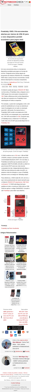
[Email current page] (19, 335)
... (29, 5)
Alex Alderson (17, 342)
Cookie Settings (15, 383)
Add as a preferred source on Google (17, 328)
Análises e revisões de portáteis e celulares (12, 373)
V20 (16, 155)
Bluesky (27, 351)
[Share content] (3, 332)
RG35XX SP (11, 182)
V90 (2, 96)
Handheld (20, 86)
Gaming (15, 86)
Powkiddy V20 (5, 123)
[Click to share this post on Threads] (10, 332)
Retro (10, 86)
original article (24, 340)
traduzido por (13, 82)
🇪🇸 (10, 84)
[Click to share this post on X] (19, 332)
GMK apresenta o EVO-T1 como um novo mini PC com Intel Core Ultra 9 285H (8, 316)
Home (9, 5)
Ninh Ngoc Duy (23, 357)
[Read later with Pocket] (27, 332)
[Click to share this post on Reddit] (23, 332)
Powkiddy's (7, 190)
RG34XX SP (21, 90)
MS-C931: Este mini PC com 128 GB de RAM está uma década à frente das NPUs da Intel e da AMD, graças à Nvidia (22, 318)
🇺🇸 (8, 84)
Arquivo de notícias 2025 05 (6, 374)
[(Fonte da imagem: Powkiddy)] (15, 206)
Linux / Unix (5, 86)
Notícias (25, 373)
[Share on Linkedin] (15, 335)
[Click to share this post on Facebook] (6, 332)
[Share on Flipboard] (11, 335)
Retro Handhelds (14, 228)
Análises (16, 5)
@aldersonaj (19, 351)
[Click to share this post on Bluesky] (15, 332)
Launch (26, 86)
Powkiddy (4, 228)
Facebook (26, 368)
